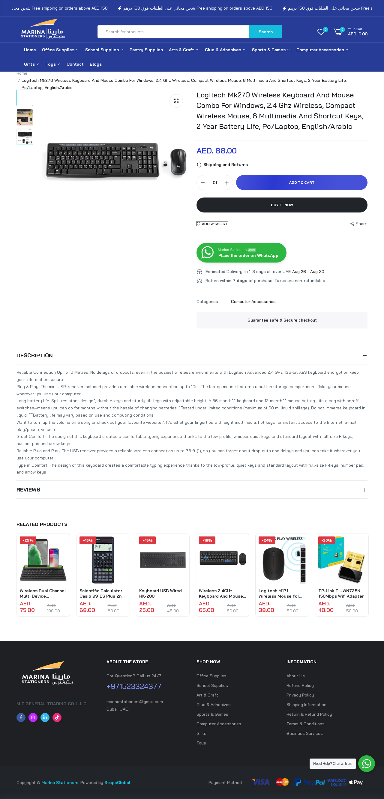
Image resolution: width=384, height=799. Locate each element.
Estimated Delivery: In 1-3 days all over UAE (248, 271)
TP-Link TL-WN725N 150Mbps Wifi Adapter (341, 593)
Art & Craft (207, 695)
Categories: (207, 301)
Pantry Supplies (146, 49)
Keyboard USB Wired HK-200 (160, 593)
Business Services (304, 733)
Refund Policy (300, 685)
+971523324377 (133, 686)
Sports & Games (269, 49)
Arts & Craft (182, 49)
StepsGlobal (117, 782)
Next (367, 578)
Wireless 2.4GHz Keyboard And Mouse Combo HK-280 (221, 593)
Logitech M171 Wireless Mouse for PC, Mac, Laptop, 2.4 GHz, (279, 593)
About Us (295, 676)
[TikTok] (57, 717)
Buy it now (282, 205)
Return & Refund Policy (309, 714)
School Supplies (102, 49)
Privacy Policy (300, 695)
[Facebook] (21, 717)
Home (30, 49)
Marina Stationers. (60, 782)
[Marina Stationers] (45, 32)
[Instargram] (33, 717)
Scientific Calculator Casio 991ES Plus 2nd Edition (102, 593)
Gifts (30, 64)
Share (362, 224)
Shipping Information (306, 704)
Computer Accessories (320, 49)
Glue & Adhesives (223, 49)
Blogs (96, 64)
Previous (16, 578)
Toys (51, 64)
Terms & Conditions (305, 723)
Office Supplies (59, 49)
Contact (75, 64)
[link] (61, 546)
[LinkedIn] (45, 717)
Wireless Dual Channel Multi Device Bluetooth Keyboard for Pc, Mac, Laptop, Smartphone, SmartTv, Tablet (43, 593)
